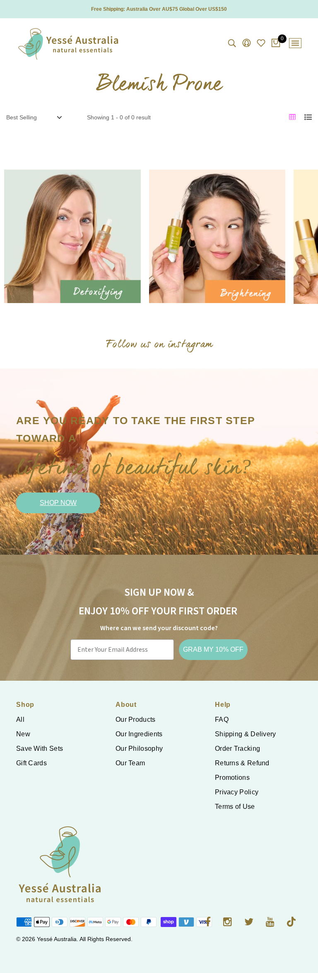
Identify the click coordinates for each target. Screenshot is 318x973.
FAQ (222, 719)
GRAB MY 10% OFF (213, 649)
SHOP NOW (58, 502)
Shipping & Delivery (245, 734)
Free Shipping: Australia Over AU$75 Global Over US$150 (159, 9)
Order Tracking (237, 748)
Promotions (232, 777)
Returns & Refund (242, 763)
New (23, 734)
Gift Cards (31, 763)
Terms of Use (235, 806)
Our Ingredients (139, 734)
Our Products (136, 719)
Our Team (130, 763)
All (20, 719)
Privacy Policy (236, 792)
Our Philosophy (139, 748)
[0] (276, 43)
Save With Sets (39, 748)
